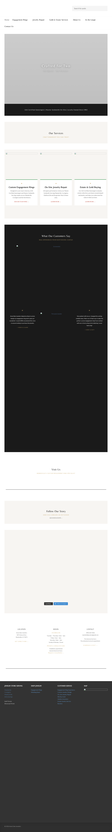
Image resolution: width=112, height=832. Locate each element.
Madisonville (8, 694)
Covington (7, 692)
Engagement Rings (36, 690)
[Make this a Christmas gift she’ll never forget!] (18, 563)
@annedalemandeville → (56, 518)
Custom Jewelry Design (64, 692)
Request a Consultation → (56, 653)
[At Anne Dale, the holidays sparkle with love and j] (68, 540)
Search (105, 8)
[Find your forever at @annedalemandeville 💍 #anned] (18, 541)
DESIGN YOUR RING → (21, 201)
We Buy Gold (61, 697)
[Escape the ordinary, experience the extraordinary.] (68, 561)
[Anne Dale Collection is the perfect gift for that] (94, 563)
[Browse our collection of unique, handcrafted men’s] (94, 588)
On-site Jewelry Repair (64, 694)
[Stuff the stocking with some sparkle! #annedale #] (43, 563)
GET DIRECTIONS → (21, 641)
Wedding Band (35, 692)
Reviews (59, 703)
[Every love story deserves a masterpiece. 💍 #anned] (43, 585)
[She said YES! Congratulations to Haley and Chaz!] (43, 540)
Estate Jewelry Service (64, 701)
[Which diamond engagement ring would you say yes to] (18, 585)
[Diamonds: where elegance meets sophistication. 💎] (68, 585)
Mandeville (7, 690)
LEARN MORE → (56, 201)
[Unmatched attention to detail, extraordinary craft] (94, 544)
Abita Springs (8, 697)
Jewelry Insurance (62, 699)
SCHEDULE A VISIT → (90, 645)
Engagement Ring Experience (66, 690)
